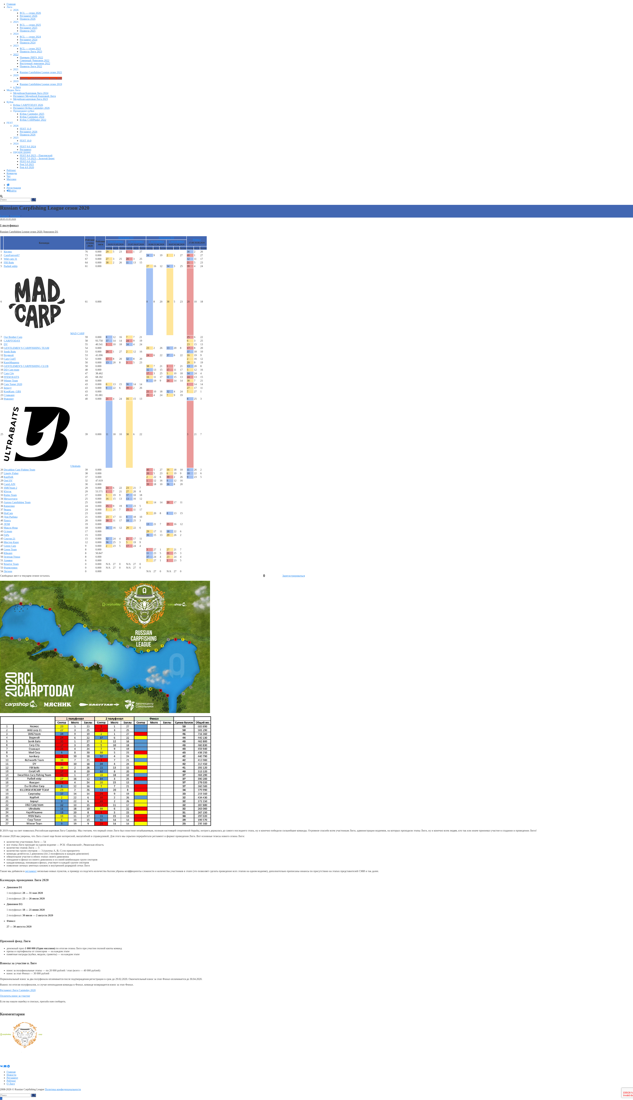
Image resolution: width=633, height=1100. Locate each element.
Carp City (9, 373)
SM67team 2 (10, 487)
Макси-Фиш (11, 527)
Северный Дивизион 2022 (34, 60)
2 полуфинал (136, 241)
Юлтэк (7, 491)
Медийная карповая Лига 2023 (30, 99)
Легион (8, 571)
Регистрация (14, 187)
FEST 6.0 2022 (28, 161)
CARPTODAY (12, 340)
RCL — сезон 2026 (30, 13)
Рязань (7, 509)
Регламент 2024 (28, 39)
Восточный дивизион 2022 (35, 63)
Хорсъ (7, 520)
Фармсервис (11, 567)
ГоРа (6, 535)
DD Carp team (11, 369)
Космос (8, 251)
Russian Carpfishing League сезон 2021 (41, 72)
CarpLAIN (9, 484)
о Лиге (17, 87)
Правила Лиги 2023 (31, 51)
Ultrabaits (75, 466)
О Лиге (11, 1083)
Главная (11, 4)
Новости (11, 1074)
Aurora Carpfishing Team (17, 502)
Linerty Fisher (11, 473)
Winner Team (11, 380)
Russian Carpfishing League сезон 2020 (41, 78)
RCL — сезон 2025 (30, 24)
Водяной (9, 355)
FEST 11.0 (25, 128)
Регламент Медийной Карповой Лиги (34, 96)
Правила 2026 (27, 18)
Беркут (8, 387)
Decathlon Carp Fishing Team (19, 469)
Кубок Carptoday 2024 (32, 116)
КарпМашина (11, 362)
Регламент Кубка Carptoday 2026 (31, 108)
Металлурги (10, 498)
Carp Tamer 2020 (13, 384)
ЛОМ (7, 524)
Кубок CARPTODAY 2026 (28, 105)
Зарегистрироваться (293, 575)
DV (6, 344)
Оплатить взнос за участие (15, 995)
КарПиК (8, 477)
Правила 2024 (27, 42)
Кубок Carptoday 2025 (32, 113)
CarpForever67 (12, 255)
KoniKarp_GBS (12, 391)
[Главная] (8, 184)
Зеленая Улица (12, 556)
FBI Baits (9, 262)
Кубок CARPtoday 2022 (33, 119)
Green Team (10, 549)
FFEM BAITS (11, 377)
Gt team (8, 531)
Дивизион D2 (166, 237)
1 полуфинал (115, 241)
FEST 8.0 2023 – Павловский (36, 155)
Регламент (25, 149)
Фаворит (9, 398)
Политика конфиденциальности (63, 1089)
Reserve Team (11, 564)
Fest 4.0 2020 (27, 167)
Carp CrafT (10, 358)
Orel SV (8, 480)
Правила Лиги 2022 (31, 66)
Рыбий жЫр (10, 266)
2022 (15, 54)
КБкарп (8, 553)
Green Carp (10, 545)
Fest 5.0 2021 (27, 164)
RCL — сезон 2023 (30, 48)
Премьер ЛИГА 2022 (31, 57)
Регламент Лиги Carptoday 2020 (18, 990)
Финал (197, 239)
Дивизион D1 (126, 237)
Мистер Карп (11, 542)
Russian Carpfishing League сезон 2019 (41, 84)
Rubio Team (10, 495)
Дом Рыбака (10, 516)
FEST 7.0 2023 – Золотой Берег (37, 158)
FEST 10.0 (25, 140)
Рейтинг (11, 170)
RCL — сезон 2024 (30, 36)
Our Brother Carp (13, 337)
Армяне (8, 560)
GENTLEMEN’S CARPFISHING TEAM (26, 348)
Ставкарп (9, 395)
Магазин (11, 179)
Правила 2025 (27, 30)
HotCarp (8, 513)
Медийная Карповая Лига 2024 (30, 93)
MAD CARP (77, 333)
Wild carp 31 (10, 258)
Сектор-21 (9, 538)
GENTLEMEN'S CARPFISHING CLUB (26, 366)
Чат (9, 176)
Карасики (9, 506)
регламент (31, 871)
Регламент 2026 (28, 16)
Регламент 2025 (28, 27)
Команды (12, 173)
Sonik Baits (10, 351)
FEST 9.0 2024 (28, 146)
